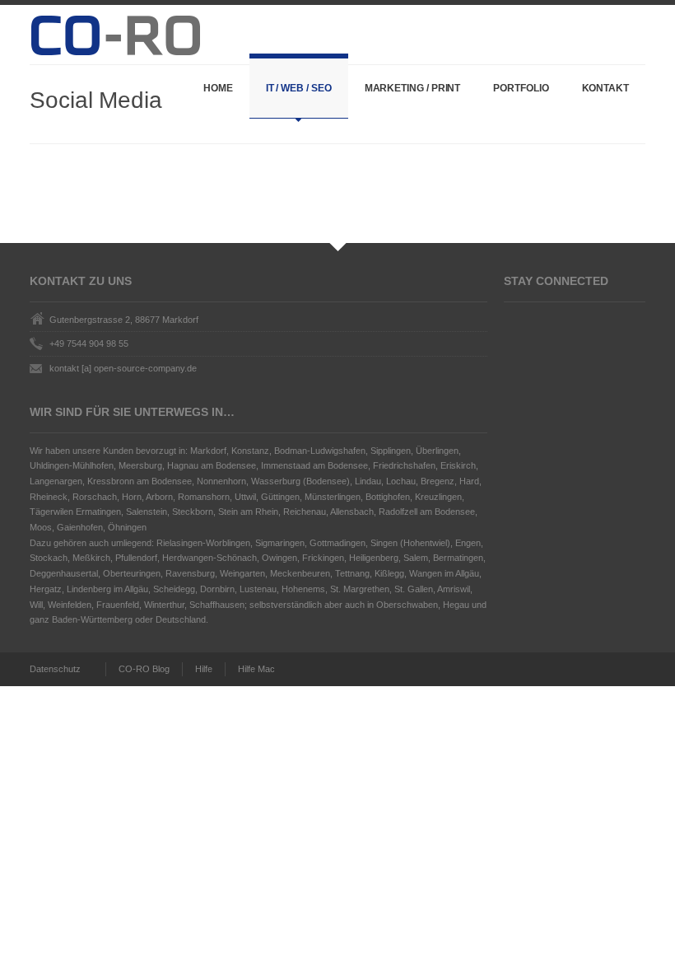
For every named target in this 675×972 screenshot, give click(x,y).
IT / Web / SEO (299, 88)
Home (218, 88)
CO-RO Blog (144, 669)
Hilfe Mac (256, 669)
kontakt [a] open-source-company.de (123, 368)
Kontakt (605, 88)
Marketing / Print (413, 88)
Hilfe (203, 669)
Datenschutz (55, 669)
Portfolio (520, 88)
